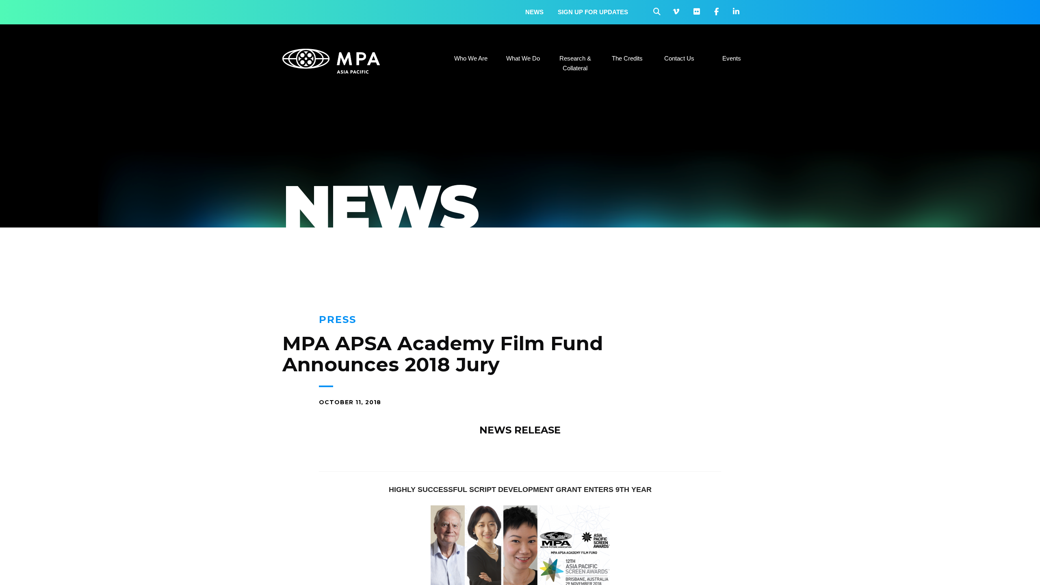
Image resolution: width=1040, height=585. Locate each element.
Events (731, 58)
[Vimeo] (676, 12)
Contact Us (679, 58)
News (534, 12)
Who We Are (471, 58)
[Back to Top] (1009, 567)
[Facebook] (716, 12)
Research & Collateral (575, 63)
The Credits (627, 58)
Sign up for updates (593, 12)
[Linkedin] (736, 12)
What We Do (523, 58)
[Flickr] (696, 12)
